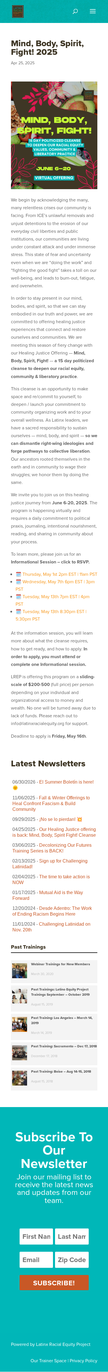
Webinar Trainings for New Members (60, 964)
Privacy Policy (83, 1360)
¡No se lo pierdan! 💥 (60, 819)
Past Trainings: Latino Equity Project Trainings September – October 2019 (60, 992)
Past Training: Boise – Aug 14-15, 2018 (61, 1071)
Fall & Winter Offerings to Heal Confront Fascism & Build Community (51, 803)
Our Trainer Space (49, 1360)
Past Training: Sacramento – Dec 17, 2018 (64, 1046)
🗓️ (18, 574)
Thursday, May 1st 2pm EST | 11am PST (59, 574)
